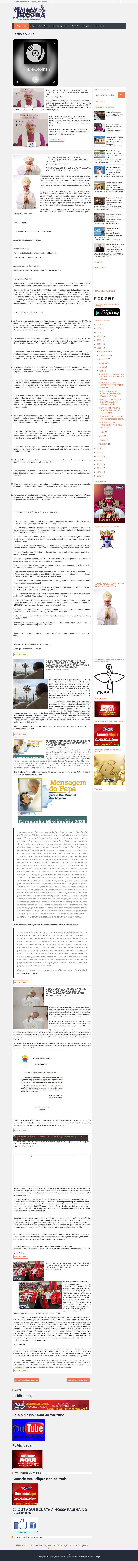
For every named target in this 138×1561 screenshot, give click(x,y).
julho (101, 367)
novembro (104, 355)
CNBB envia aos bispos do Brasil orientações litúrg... (111, 417)
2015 (99, 464)
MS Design (96, 1557)
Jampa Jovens (54, 1557)
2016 (99, 460)
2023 (99, 336)
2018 (99, 452)
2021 (99, 344)
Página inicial (22, 26)
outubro (103, 359)
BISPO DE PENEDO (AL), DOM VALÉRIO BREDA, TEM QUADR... (110, 410)
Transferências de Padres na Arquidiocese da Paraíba (114, 126)
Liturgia (86, 26)
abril (101, 436)
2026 (99, 324)
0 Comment (65, 96)
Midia (46, 26)
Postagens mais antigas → (78, 1380)
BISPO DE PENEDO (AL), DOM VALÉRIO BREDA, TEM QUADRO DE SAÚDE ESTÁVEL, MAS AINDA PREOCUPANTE (66, 990)
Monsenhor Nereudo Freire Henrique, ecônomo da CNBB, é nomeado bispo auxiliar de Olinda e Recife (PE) (108, 233)
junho (102, 370)
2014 (99, 468)
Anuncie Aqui (99, 26)
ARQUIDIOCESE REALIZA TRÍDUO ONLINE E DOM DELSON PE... (110, 425)
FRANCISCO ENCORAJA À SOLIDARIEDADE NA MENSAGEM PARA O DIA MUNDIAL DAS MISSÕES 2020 (68, 743)
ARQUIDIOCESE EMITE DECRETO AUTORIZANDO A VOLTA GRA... (111, 385)
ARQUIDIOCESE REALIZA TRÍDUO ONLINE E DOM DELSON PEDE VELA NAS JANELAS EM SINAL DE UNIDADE (68, 1265)
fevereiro (103, 443)
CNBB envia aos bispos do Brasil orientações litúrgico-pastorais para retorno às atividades (51, 1142)
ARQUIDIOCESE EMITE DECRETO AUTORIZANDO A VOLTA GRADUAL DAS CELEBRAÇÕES (67, 159)
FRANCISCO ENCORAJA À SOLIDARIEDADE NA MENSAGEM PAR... (110, 402)
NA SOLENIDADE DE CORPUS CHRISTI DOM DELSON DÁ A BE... (110, 393)
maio (101, 432)
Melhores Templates (77, 1557)
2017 (99, 456)
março (102, 440)
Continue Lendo (56, 139)
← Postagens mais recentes (26, 1380)
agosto (102, 363)
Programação (36, 26)
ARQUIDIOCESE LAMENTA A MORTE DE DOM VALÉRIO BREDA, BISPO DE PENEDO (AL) (68, 92)
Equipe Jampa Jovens (61, 26)
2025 (99, 328)
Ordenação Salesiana (113, 112)
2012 (99, 476)
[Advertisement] (107, 565)
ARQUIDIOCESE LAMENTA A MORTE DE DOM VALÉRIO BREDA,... (111, 376)
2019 (99, 448)
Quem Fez (76, 26)
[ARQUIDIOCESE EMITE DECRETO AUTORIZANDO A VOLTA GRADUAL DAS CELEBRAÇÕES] (28, 165)
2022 (99, 340)
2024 (99, 332)
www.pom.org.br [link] (29, 973)
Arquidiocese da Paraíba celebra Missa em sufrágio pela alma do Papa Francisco (33, 2)
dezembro (104, 351)
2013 (99, 472)
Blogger (52, 1548)
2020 (99, 348)
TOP (69, 1554)
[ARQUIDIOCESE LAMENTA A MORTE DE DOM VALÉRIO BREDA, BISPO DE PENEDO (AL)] (28, 97)
